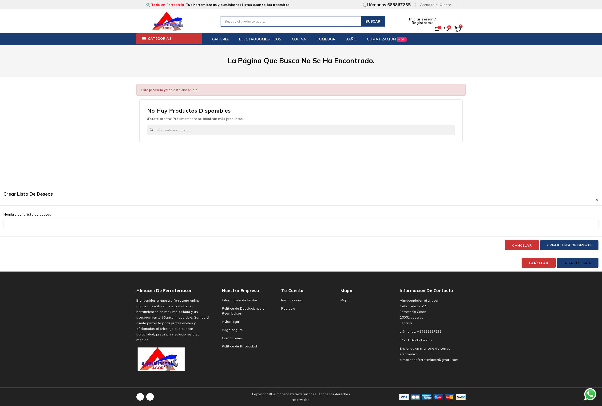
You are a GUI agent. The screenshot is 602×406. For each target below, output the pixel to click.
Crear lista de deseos (569, 245)
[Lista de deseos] (446, 29)
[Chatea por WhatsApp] (590, 394)
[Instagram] (150, 397)
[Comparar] (437, 29)
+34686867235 (429, 331)
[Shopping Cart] (457, 29)
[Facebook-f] (140, 397)
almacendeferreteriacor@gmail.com (429, 360)
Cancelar (522, 245)
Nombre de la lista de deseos (27, 214)
